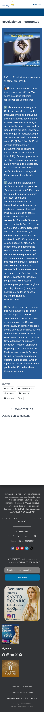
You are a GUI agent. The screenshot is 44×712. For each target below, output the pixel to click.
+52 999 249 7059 (26, 541)
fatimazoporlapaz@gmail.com (24, 536)
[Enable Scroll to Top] (39, 707)
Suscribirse (22, 577)
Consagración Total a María (22, 692)
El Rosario (27, 687)
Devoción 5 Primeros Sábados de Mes (22, 698)
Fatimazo (15, 687)
